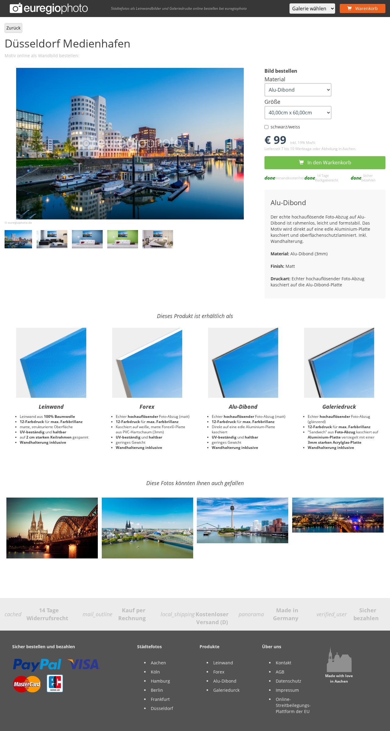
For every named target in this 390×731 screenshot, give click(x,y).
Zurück (13, 28)
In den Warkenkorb (327, 162)
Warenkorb (365, 8)
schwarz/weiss (285, 127)
